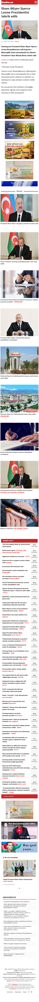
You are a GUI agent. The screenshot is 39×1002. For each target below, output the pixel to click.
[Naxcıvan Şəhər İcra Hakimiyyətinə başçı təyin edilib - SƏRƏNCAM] (19, 398)
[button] (33, 875)
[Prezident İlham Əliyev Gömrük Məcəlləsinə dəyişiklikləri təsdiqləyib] (19, 322)
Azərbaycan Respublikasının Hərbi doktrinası (16, 901)
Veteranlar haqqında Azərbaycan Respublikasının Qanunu (18, 934)
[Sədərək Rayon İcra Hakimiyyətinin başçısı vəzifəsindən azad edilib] (19, 360)
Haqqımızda (18, 992)
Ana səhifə (10, 992)
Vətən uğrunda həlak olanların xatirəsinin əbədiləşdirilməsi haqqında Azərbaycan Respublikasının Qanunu (15, 906)
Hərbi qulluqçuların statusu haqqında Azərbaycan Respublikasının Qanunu (18, 922)
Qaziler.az (5, 60)
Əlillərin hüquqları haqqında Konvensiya (15, 943)
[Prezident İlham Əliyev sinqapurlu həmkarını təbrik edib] (19, 208)
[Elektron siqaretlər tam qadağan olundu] (19, 513)
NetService (13, 988)
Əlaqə (24, 992)
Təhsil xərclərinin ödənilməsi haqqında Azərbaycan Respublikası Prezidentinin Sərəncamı (15, 949)
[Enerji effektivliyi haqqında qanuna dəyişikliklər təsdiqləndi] (19, 436)
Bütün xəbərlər (9, 796)
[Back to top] (33, 996)
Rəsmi (17, 41)
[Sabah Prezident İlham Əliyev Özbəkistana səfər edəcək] (19, 868)
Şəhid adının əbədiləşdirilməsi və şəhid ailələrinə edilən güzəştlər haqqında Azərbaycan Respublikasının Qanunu (17, 928)
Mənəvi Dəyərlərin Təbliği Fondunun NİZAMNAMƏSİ (14, 954)
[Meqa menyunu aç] (36, 2)
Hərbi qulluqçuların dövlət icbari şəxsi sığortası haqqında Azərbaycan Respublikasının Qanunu (17, 939)
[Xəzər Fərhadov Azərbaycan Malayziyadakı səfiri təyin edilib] (19, 246)
